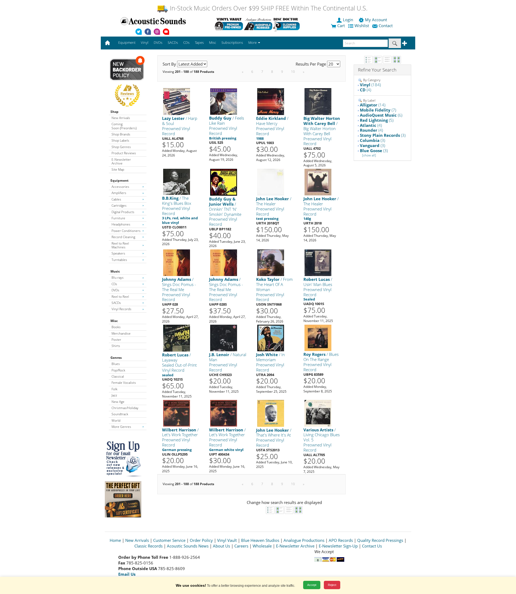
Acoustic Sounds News (188, 546)
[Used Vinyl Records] (229, 24)
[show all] (369, 155)
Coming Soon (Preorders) (124, 126)
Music (115, 271)
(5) (376, 120)
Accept (311, 584)
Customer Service (169, 540)
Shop (114, 111)
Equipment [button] (126, 42)
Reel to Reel (120, 296)
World (116, 420)
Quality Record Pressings (380, 540)
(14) (372, 105)
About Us (221, 546)
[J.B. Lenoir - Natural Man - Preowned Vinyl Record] (223, 337)
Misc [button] (212, 42)
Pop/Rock (118, 370)
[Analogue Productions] (258, 24)
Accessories (120, 186)
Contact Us (372, 546)
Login (348, 19)
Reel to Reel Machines (120, 245)
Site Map (118, 169)
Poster (116, 339)
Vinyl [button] (144, 42)
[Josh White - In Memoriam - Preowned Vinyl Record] (270, 337)
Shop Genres (121, 147)
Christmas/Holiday (125, 408)
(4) (365, 89)
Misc (114, 321)
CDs (114, 284)
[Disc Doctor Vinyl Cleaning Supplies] (287, 24)
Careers (241, 546)
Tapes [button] (199, 42)
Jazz (114, 395)
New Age (118, 401)
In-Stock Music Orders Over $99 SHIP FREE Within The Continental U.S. (267, 8)
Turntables (119, 259)
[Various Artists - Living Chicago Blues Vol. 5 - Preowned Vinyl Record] (317, 412)
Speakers (118, 253)
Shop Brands (121, 134)
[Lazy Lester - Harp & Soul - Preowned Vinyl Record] (176, 101)
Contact (386, 25)
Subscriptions (232, 42)
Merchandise (121, 333)
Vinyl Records (121, 309)
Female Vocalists (124, 382)
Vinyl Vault (227, 540)
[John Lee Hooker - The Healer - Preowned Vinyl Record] (270, 182)
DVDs (115, 290)
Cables (116, 199)
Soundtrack (120, 414)
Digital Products (123, 212)
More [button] (252, 42)
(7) (378, 110)
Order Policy (201, 540)
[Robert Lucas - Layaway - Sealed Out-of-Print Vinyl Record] (176, 338)
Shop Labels (120, 140)
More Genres (121, 426)
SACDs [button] (173, 42)
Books (116, 327)
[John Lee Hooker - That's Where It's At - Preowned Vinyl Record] (270, 413)
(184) (370, 84)
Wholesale (262, 546)
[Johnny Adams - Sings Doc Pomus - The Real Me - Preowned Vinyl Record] (176, 262)
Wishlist (361, 25)
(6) (381, 115)
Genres (116, 357)
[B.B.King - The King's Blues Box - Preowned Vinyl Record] (176, 181)
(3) (383, 135)
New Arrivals (121, 118)
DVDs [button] (158, 42)
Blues (116, 364)
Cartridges (119, 205)
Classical (118, 376)
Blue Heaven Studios (260, 540)
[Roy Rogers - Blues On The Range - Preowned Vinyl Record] (317, 337)
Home (115, 540)
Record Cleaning (123, 237)
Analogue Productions (304, 540)
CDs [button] (186, 42)
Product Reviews (124, 153)
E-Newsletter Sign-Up (338, 546)
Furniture (118, 218)
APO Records (341, 540)
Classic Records (148, 546)
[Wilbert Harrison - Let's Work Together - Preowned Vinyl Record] (176, 412)
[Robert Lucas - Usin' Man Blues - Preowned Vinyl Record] (317, 262)
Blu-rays (118, 277)
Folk (114, 389)
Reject (332, 584)
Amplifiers (119, 193)
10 (293, 71)
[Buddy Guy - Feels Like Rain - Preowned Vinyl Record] (223, 101)
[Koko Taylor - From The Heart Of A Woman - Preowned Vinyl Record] (270, 262)
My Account (376, 19)
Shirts (116, 345)
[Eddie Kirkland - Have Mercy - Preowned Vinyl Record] (270, 101)
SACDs (116, 302)
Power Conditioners (126, 230)
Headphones (121, 224)
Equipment (119, 180)
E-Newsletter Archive (121, 161)
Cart (340, 25)
